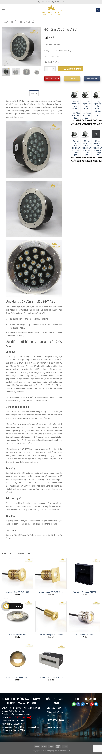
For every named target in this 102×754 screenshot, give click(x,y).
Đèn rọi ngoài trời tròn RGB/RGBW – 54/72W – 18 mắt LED (75, 148)
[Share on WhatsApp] (74, 704)
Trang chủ (9, 22)
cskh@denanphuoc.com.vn (18, 714)
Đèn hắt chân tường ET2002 (84, 592)
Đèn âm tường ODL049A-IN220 (51, 592)
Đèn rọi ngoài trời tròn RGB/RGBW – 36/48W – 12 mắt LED (86, 148)
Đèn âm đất (28, 22)
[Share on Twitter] (83, 704)
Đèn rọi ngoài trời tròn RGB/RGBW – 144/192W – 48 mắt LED (75, 110)
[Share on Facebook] (78, 704)
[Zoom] (5, 63)
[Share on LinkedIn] (96, 704)
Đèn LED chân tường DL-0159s (51, 677)
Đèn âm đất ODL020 (84, 635)
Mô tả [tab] (34, 93)
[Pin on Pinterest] (92, 704)
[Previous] (5, 47)
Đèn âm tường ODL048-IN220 (51, 635)
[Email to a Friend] (87, 704)
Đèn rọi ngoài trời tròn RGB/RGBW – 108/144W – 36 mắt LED (86, 110)
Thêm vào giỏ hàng (71, 69)
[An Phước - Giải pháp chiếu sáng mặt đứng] (51, 10)
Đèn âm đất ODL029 (17, 635)
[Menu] (3, 10)
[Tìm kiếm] (98, 10)
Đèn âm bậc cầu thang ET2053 (17, 677)
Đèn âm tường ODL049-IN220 (17, 592)
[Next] (36, 47)
